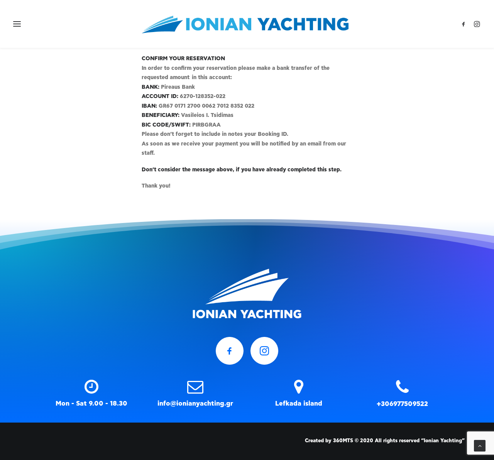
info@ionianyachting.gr (195, 403)
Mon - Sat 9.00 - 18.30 (91, 403)
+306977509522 (402, 404)
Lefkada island (298, 403)
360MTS (343, 440)
